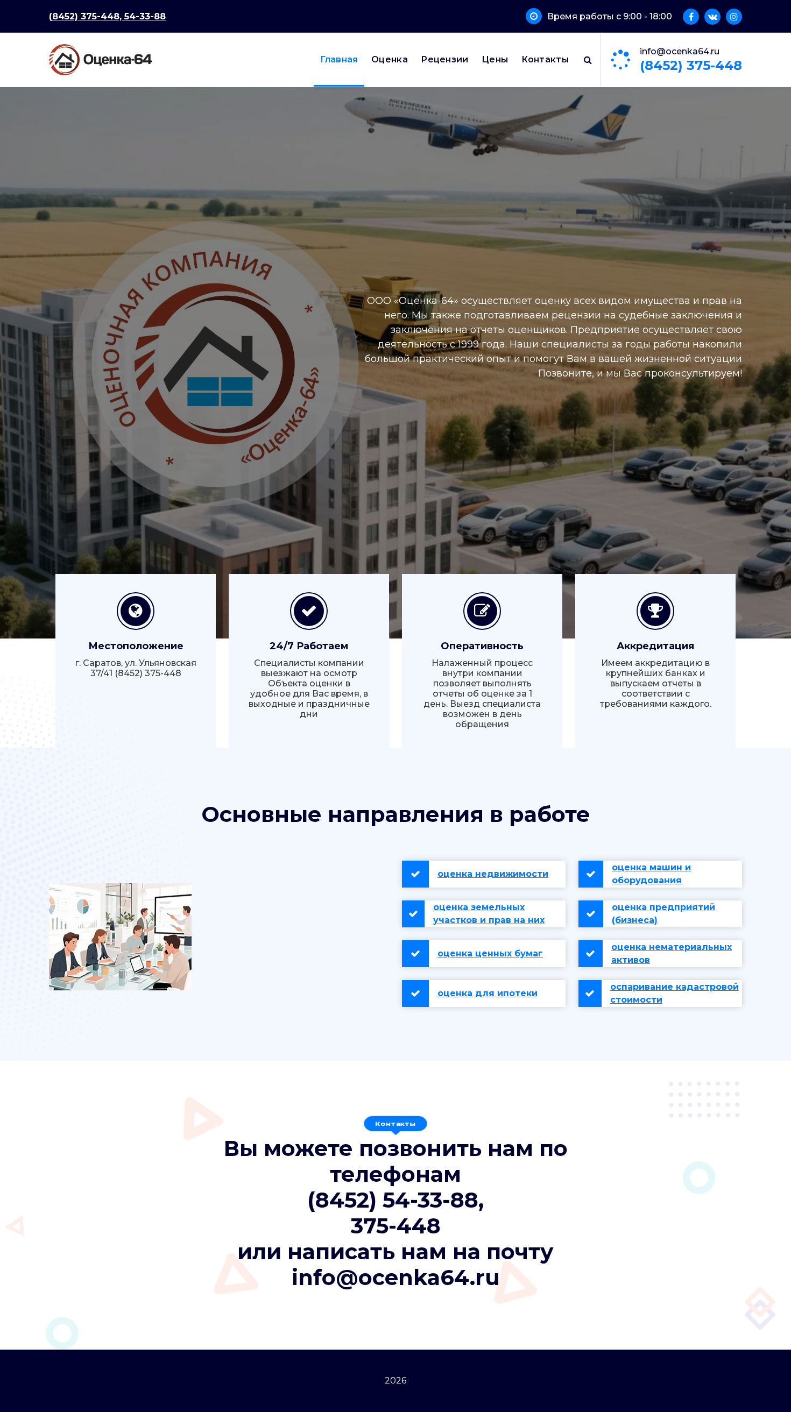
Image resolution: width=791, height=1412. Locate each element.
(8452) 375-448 (691, 65)
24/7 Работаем (309, 646)
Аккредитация (655, 646)
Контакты (545, 59)
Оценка (389, 59)
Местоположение (135, 646)
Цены (495, 59)
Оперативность (482, 646)
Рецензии (444, 59)
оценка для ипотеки (487, 993)
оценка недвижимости (492, 874)
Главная (339, 59)
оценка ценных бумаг (490, 953)
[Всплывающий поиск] (587, 59)
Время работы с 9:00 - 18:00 (609, 16)
